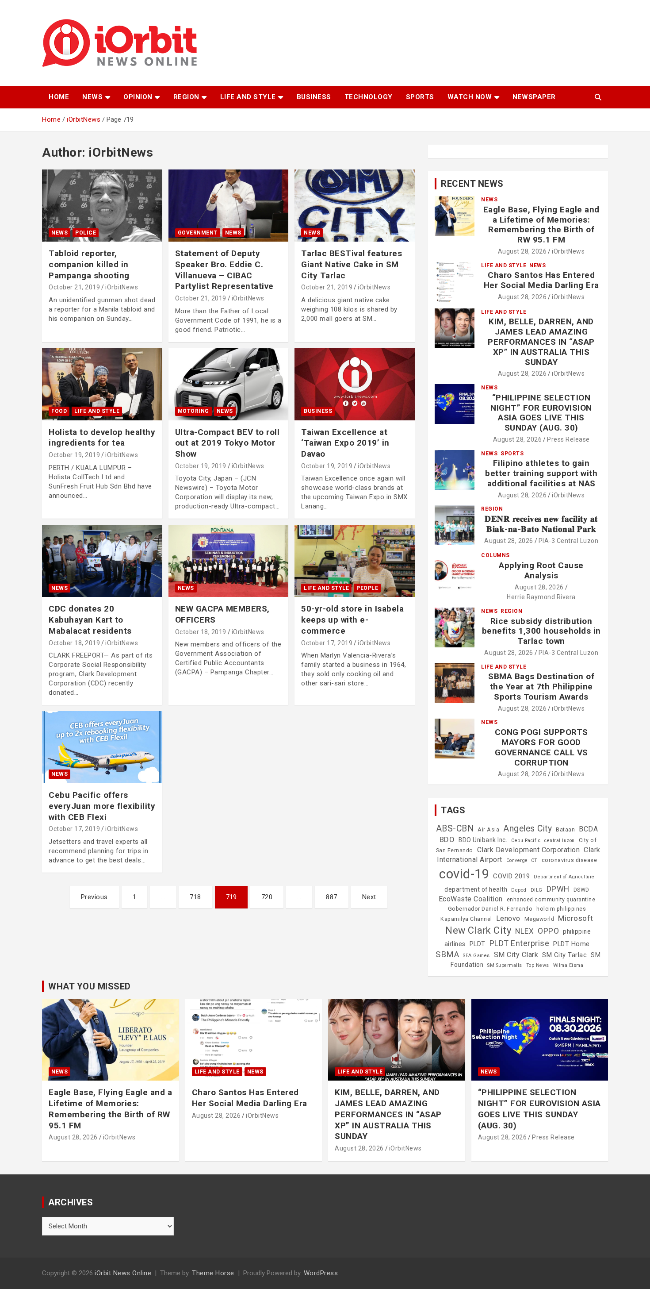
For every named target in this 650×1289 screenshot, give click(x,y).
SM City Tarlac (564, 955)
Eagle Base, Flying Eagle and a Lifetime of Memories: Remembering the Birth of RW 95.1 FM (541, 224)
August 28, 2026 (522, 251)
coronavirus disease (569, 860)
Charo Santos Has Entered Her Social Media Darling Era (541, 280)
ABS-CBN (455, 828)
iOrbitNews (121, 287)
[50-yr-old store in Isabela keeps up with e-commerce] (354, 561)
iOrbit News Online (123, 1273)
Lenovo (508, 918)
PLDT (478, 943)
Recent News (472, 183)
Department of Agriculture (564, 877)
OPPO (548, 930)
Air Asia (488, 830)
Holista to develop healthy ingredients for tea (102, 437)
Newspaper (534, 97)
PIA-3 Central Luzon (569, 540)
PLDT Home (571, 944)
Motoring (193, 411)
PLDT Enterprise (519, 943)
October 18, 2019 (74, 642)
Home (59, 97)
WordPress (321, 1273)
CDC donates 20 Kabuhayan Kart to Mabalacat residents (90, 619)
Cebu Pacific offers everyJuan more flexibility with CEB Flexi (102, 806)
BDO (447, 839)
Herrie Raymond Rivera (541, 596)
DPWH (558, 888)
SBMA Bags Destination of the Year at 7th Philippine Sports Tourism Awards (541, 686)
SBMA (447, 954)
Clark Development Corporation (528, 850)
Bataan (565, 830)
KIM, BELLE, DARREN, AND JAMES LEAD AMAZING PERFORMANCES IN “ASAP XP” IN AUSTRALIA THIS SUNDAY (541, 341)
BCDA (588, 829)
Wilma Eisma (568, 965)
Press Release (568, 439)
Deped (519, 890)
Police (85, 233)
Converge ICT (522, 860)
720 (267, 897)
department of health (475, 889)
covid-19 (464, 873)
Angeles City (527, 828)
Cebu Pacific (525, 840)
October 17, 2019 (326, 642)
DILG (537, 890)
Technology (368, 97)
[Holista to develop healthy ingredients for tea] (102, 384)
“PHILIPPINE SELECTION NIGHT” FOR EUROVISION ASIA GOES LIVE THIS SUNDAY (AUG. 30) (541, 412)
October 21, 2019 (74, 287)
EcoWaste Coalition (471, 899)
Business (314, 97)
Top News (537, 965)
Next (369, 897)
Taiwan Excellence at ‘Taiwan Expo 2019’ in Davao (345, 443)
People (367, 588)
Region (186, 97)
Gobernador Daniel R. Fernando (490, 909)
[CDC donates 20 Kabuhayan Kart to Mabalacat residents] (102, 561)
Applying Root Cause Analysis (541, 570)
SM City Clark (516, 954)
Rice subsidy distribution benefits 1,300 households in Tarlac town (541, 631)
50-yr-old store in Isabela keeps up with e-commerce (352, 619)
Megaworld (539, 919)
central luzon (559, 840)
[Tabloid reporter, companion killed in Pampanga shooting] (102, 205)
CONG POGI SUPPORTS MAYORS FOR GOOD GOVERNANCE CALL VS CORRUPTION (541, 747)
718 (195, 897)
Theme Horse (213, 1273)
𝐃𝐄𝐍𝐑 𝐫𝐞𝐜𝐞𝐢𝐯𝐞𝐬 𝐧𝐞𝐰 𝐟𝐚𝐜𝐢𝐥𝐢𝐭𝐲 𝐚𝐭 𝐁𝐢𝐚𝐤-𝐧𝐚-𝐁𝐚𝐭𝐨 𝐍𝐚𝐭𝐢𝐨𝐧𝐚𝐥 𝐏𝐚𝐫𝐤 (541, 524)
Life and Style (248, 97)
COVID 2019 (511, 876)
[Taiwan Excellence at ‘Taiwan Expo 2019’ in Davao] (354, 384)
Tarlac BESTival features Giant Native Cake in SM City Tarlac (351, 264)
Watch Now (469, 97)
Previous (94, 897)
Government (198, 233)
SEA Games (476, 955)
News (92, 97)
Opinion (138, 97)
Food (59, 411)
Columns (495, 555)
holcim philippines (561, 909)
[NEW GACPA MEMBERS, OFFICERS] (228, 561)
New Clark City (478, 930)
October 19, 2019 (74, 454)
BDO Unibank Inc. (483, 839)
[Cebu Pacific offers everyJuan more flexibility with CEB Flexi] (102, 747)
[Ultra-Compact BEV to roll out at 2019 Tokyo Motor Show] (228, 384)
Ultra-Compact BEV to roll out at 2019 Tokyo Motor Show (227, 443)
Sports (420, 97)
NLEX (524, 931)
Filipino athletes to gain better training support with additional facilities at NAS (541, 473)
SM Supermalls (504, 965)
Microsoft (575, 918)
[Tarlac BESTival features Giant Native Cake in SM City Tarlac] (354, 205)
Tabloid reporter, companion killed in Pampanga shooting (89, 264)
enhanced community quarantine (551, 900)
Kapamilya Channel (466, 919)
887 (331, 897)
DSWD (581, 890)
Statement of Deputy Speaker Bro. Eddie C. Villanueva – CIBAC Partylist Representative (224, 269)
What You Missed (89, 986)
